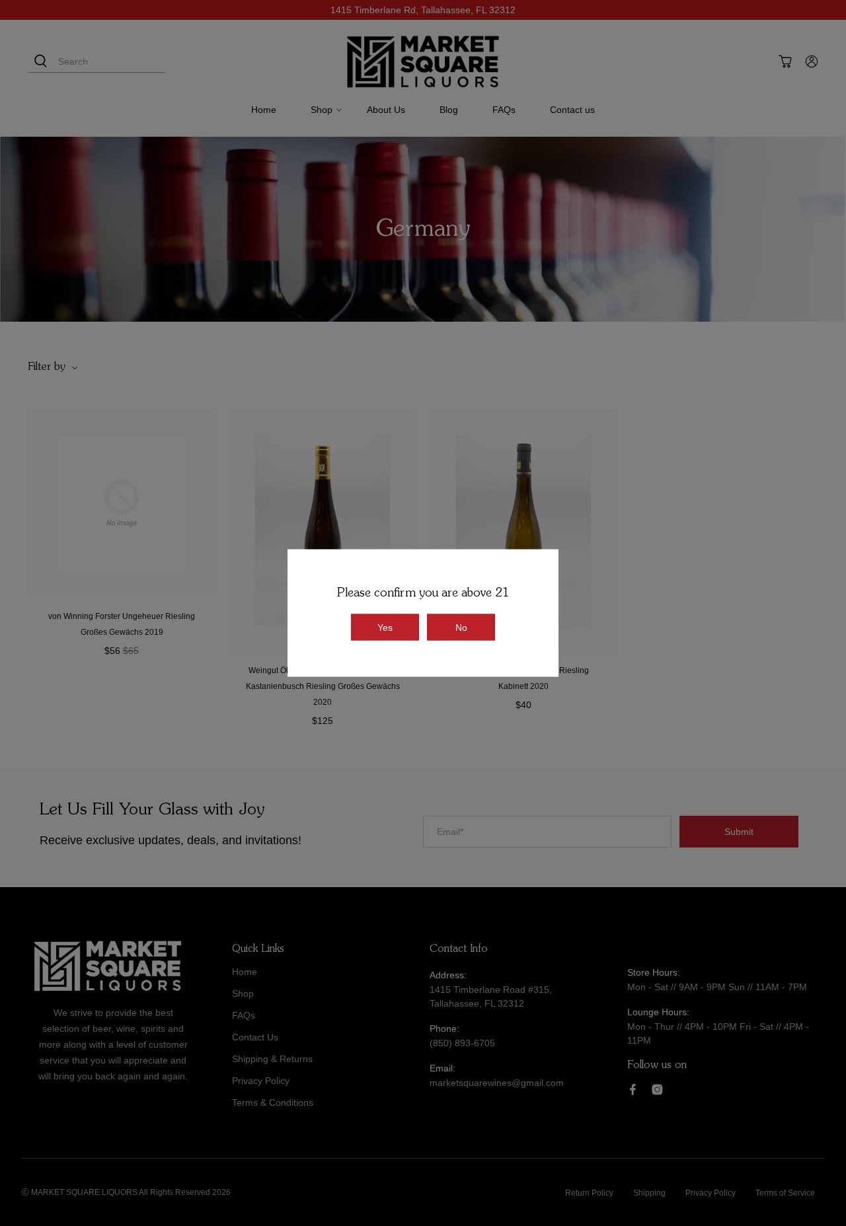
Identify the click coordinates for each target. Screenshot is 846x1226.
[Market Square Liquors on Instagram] (657, 1092)
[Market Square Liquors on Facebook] (632, 1092)
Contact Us (255, 1037)
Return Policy (589, 1193)
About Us (386, 109)
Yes (385, 627)
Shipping (649, 1193)
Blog (449, 109)
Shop (321, 109)
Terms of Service (785, 1193)
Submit (738, 831)
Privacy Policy (260, 1080)
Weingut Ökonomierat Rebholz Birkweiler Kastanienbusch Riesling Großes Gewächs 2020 (323, 686)
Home (263, 109)
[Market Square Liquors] (423, 62)
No (461, 627)
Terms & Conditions (272, 1102)
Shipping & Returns (272, 1059)
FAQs (504, 109)
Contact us (572, 109)
